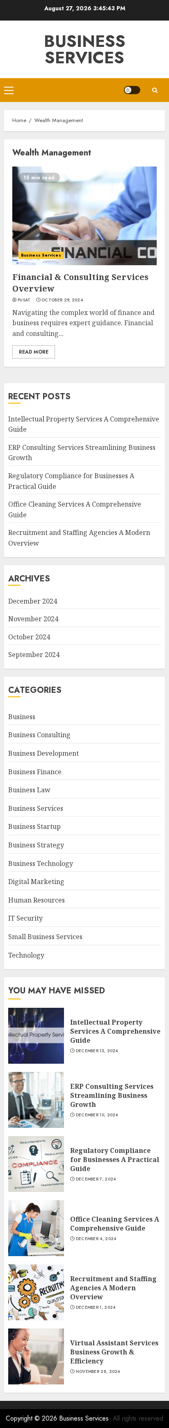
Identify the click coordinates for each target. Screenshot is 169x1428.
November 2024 (33, 618)
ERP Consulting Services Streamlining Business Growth (111, 1095)
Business (21, 716)
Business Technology (40, 863)
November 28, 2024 (98, 1372)
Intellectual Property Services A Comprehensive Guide (115, 1031)
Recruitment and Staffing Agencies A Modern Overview (113, 1288)
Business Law (29, 789)
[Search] (154, 90)
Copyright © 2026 (32, 1418)
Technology (26, 955)
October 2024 (29, 636)
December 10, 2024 (97, 1115)
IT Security (25, 918)
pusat (24, 300)
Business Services (85, 49)
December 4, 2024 (96, 1239)
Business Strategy (36, 844)
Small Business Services (45, 936)
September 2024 (33, 654)
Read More (33, 352)
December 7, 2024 (96, 1179)
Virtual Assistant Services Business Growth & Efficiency (114, 1352)
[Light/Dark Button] (132, 90)
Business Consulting (39, 734)
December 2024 (32, 601)
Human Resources (36, 900)
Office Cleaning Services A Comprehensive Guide (114, 1224)
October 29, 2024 (62, 300)
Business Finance (35, 771)
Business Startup (34, 826)
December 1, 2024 (96, 1307)
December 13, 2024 (97, 1051)
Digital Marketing (36, 881)
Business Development (43, 753)
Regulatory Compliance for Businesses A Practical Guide (114, 1159)
